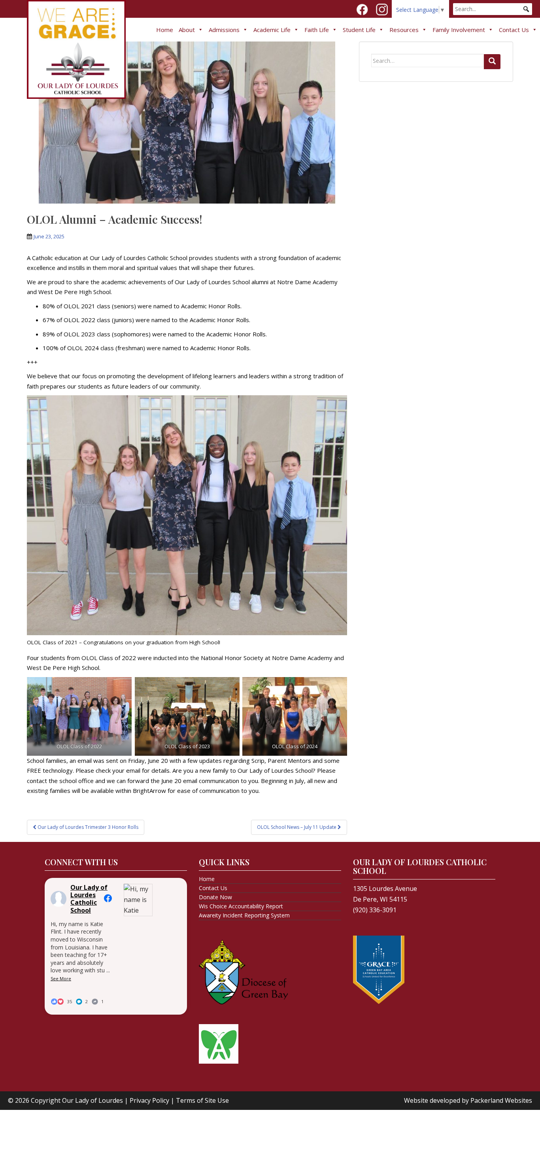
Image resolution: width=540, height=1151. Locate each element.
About (187, 30)
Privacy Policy (149, 1100)
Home (164, 30)
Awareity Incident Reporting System (244, 915)
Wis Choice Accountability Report (241, 906)
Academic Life (272, 30)
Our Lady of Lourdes (92, 1100)
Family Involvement (458, 30)
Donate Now (215, 897)
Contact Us (514, 30)
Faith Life (316, 30)
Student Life (359, 30)
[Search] (492, 62)
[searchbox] (492, 9)
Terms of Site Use (202, 1100)
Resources (404, 30)
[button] (526, 9)
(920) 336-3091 (375, 910)
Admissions (224, 30)
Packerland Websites (501, 1100)
